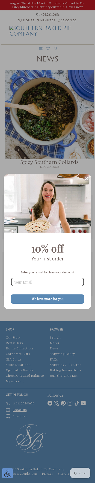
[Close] (86, 178)
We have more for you (47, 299)
